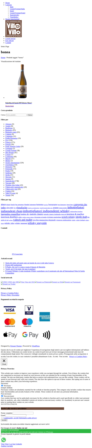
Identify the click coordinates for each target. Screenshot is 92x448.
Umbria (8, 191)
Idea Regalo (9, 152)
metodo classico (36, 214)
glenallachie (21, 207)
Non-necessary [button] (6, 394)
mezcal (63, 214)
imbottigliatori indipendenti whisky (46, 211)
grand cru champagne (33, 208)
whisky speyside (37, 222)
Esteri (12, 11)
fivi (15, 208)
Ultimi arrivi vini (11, 189)
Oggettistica (14, 17)
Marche (8, 159)
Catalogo (8, 5)
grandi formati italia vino (46, 208)
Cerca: (3, 115)
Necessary (7, 386)
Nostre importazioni (12, 19)
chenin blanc (69, 204)
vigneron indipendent (63, 220)
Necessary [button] (4, 383)
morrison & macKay (75, 214)
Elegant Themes (16, 346)
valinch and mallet (22, 219)
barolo (13, 204)
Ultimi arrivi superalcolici (14, 187)
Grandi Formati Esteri (17, 13)
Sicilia (7, 175)
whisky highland (80, 220)
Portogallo (9, 169)
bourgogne (52, 204)
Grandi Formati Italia (17, 9)
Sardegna (8, 173)
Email (3, 415)
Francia (8, 142)
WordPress (36, 346)
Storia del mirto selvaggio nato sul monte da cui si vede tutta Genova (29, 263)
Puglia (7, 171)
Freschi (8, 144)
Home (7, 3)
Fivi (6, 140)
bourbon (46, 204)
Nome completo (6, 413)
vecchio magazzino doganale (44, 220)
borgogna (39, 205)
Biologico (8, 130)
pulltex (20, 217)
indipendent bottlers (76, 211)
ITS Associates (17, 254)
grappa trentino (63, 208)
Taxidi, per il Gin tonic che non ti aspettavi (20, 269)
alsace (3, 204)
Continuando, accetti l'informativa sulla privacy (20, 418)
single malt (81, 216)
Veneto (7, 195)
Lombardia (9, 157)
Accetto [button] (55, 356)
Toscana (8, 183)
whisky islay (9, 223)
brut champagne (62, 204)
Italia (11, 7)
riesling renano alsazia (28, 217)
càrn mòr (9, 208)
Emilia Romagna (11, 138)
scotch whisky (68, 217)
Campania (9, 136)
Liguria (8, 155)
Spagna (8, 179)
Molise (7, 161)
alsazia (8, 204)
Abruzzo (8, 124)
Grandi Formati (10, 150)
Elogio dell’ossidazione (13, 265)
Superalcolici (14, 15)
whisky (74, 220)
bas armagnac (19, 204)
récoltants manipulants (54, 217)
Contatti (8, 43)
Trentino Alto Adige (12, 185)
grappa (56, 207)
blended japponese (30, 204)
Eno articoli (9, 41)
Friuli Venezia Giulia (12, 146)
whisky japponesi (21, 223)
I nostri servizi (10, 39)
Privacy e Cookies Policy (10, 293)
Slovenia (8, 177)
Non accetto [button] (63, 356)
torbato (11, 220)
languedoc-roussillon (10, 214)
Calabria (8, 134)
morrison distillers (9, 217)
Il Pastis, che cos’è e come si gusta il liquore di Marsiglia (25, 267)
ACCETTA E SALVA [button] (9, 404)
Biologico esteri (10, 132)
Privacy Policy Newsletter (10, 295)
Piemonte (8, 167)
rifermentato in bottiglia (40, 217)
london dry (25, 214)
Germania (8, 148)
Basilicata (8, 128)
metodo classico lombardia (52, 214)
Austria (8, 126)
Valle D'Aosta (10, 193)
